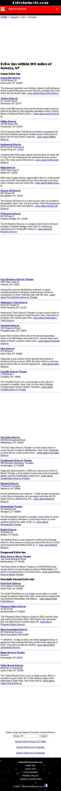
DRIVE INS (30, 765)
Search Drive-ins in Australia (30, 753)
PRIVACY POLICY (30, 776)
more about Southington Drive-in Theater (26, 477)
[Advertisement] (30, 40)
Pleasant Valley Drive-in (13, 606)
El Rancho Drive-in (11, 213)
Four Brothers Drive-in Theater (17, 279)
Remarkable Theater (11, 506)
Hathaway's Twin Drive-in (14, 302)
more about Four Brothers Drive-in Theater (28, 296)
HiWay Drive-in (8, 121)
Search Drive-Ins (17, 9)
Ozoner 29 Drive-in (10, 190)
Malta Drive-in (8, 167)
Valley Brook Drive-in (12, 665)
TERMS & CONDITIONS (30, 779)
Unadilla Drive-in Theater (14, 371)
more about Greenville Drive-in (43, 93)
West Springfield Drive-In (14, 629)
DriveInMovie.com (30, 3)
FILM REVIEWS (30, 772)
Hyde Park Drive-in (11, 583)
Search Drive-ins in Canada (30, 747)
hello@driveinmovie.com (30, 762)
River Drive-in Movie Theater (16, 556)
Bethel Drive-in (8, 529)
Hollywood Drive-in (11, 144)
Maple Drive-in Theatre (13, 652)
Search (14, 17)
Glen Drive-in (7, 348)
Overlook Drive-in (10, 325)
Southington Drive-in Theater (16, 460)
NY (23, 17)
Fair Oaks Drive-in (10, 437)
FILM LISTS (30, 769)
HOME (4, 17)
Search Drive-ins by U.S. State (30, 741)
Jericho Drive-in (9, 98)
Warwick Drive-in (9, 483)
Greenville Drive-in (10, 78)
